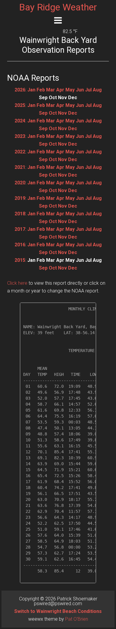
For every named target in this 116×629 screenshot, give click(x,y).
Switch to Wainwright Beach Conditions (58, 611)
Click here (17, 283)
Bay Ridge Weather (58, 7)
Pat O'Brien (76, 619)
